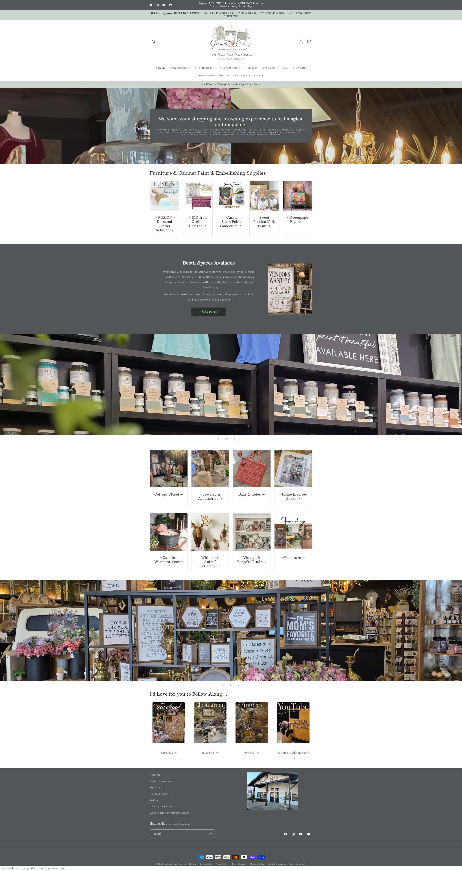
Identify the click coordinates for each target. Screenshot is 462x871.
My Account (156, 787)
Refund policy (206, 864)
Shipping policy (257, 864)
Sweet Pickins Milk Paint (264, 221)
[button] (154, 42)
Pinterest (249, 752)
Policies (154, 800)
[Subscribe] (211, 833)
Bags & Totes (249, 494)
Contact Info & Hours (161, 781)
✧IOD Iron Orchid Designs (198, 221)
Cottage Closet (166, 494)
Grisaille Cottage (169, 864)
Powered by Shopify (187, 864)
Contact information (277, 864)
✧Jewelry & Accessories (209, 496)
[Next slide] (234, 439)
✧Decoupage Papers (297, 219)
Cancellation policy (299, 864)
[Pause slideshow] (243, 439)
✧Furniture (291, 558)
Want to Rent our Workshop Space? (169, 812)
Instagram (208, 752)
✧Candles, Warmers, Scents (168, 560)
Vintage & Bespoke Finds (249, 560)
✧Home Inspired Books (293, 496)
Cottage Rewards (159, 793)
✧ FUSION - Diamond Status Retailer (164, 223)
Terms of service (239, 864)
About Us (155, 774)
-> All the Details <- (209, 311)
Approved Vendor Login (162, 806)
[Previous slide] (219, 439)
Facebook (167, 752)
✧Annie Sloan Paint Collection (230, 221)
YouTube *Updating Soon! (293, 752)
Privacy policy (222, 864)
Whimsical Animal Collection (209, 562)
